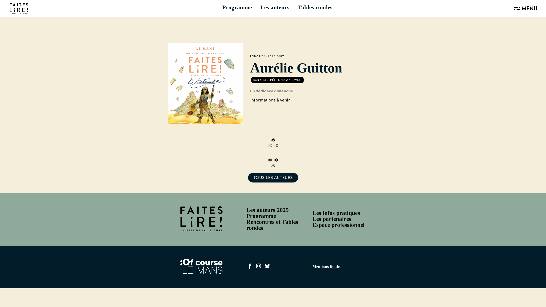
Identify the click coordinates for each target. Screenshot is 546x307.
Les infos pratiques (336, 213)
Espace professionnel (338, 225)
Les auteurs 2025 (267, 210)
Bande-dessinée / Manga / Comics (277, 80)
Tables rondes (315, 7)
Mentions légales (326, 266)
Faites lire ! (257, 56)
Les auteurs (274, 7)
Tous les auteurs (273, 177)
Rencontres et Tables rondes (272, 225)
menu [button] (528, 9)
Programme (237, 7)
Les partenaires (331, 219)
